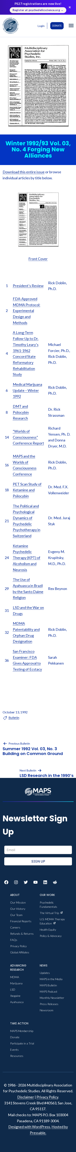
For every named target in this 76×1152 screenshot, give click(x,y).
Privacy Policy (47, 1097)
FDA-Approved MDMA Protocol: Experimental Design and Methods (26, 310)
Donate (57, 25)
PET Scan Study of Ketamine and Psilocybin (27, 490)
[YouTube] (35, 882)
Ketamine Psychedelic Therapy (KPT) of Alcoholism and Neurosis (26, 558)
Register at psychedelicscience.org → (38, 10)
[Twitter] (25, 882)
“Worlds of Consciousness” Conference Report (28, 437)
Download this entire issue (24, 172)
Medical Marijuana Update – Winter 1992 (27, 390)
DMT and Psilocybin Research (21, 412)
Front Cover (38, 258)
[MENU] (71, 25)
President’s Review (28, 285)
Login (41, 26)
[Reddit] (55, 882)
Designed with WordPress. (29, 1126)
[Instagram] (16, 882)
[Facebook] (6, 882)
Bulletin (14, 717)
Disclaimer (25, 1097)
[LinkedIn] (45, 882)
